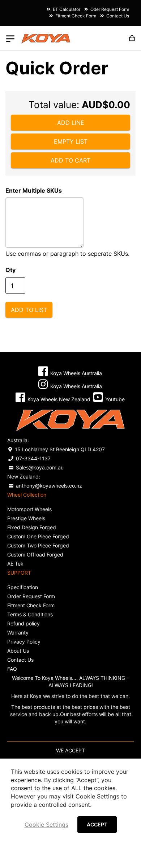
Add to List (29, 309)
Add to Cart (70, 160)
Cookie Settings (46, 824)
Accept (97, 824)
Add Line (70, 122)
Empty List (70, 141)
